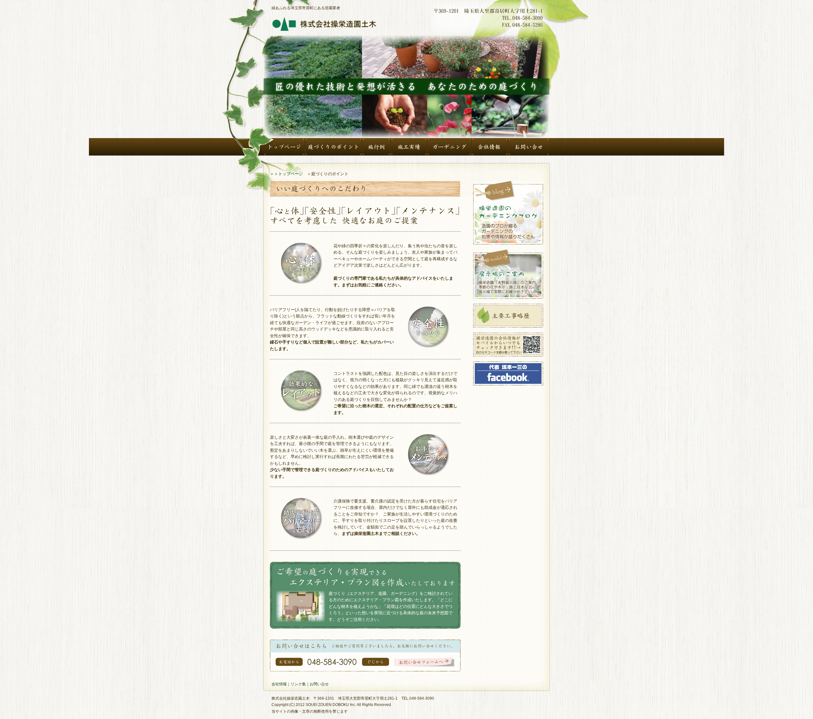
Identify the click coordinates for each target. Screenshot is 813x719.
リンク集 (298, 684)
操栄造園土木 (324, 24)
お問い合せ (319, 684)
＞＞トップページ (286, 173)
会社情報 (279, 684)
